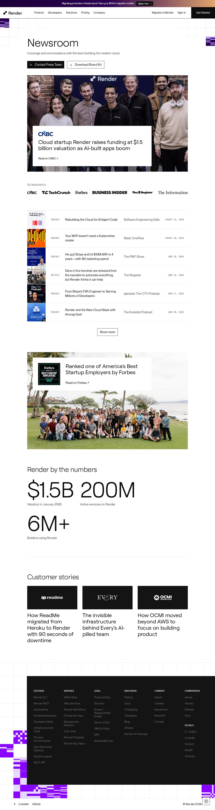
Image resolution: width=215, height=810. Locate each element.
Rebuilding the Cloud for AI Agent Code (91, 219)
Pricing (128, 697)
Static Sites (70, 697)
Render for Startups (136, 734)
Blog (127, 721)
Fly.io (188, 715)
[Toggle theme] (206, 801)
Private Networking (45, 715)
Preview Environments (42, 739)
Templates (130, 715)
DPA (96, 734)
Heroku (189, 703)
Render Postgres (74, 737)
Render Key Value (74, 743)
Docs (127, 703)
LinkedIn (190, 738)
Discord (189, 744)
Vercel (188, 697)
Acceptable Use (103, 740)
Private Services (73, 715)
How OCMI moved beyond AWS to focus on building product (160, 624)
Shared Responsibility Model (102, 713)
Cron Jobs (70, 731)
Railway (189, 709)
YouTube (190, 756)
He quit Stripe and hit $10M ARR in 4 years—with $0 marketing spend (89, 257)
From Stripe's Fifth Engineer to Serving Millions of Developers (90, 294)
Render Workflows (75, 709)
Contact (159, 721)
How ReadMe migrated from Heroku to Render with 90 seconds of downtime (50, 628)
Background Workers (71, 723)
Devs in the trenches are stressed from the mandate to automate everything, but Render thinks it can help (91, 275)
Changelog (130, 709)
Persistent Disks (43, 721)
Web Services (72, 703)
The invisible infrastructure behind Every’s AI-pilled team (103, 624)
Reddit (189, 750)
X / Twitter (191, 731)
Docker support (43, 756)
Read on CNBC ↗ (48, 158)
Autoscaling (41, 709)
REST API (39, 762)
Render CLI (40, 697)
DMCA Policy (102, 728)
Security (99, 703)
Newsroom (161, 709)
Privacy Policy (102, 697)
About (158, 697)
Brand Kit (159, 715)
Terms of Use (102, 722)
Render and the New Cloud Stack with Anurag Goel (90, 312)
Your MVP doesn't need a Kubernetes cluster (90, 238)
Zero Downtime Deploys (43, 748)
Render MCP (41, 703)
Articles (128, 728)
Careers (159, 703)
